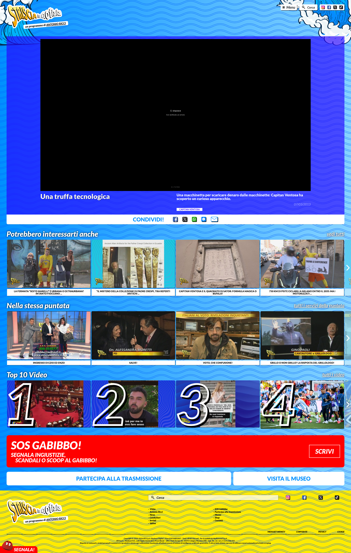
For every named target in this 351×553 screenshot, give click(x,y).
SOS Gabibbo (221, 509)
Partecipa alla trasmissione (118, 478)
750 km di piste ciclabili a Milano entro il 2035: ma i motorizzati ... (302, 292)
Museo (218, 514)
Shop (217, 517)
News (152, 514)
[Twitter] (335, 7)
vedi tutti (335, 234)
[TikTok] (341, 7)
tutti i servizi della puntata (319, 305)
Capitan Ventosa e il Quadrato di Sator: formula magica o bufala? (218, 292)
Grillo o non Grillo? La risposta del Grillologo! (302, 363)
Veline (153, 523)
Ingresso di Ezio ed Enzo (49, 363)
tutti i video (333, 374)
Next (348, 268)
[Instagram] (323, 7)
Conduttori (155, 517)
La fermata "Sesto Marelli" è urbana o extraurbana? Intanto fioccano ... (49, 292)
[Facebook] (329, 7)
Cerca (311, 7)
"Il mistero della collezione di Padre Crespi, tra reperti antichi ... (133, 292)
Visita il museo (289, 478)
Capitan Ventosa (189, 209)
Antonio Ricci (156, 511)
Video (152, 509)
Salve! (133, 363)
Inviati (153, 520)
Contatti (219, 520)
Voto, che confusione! (218, 363)
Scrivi (324, 451)
